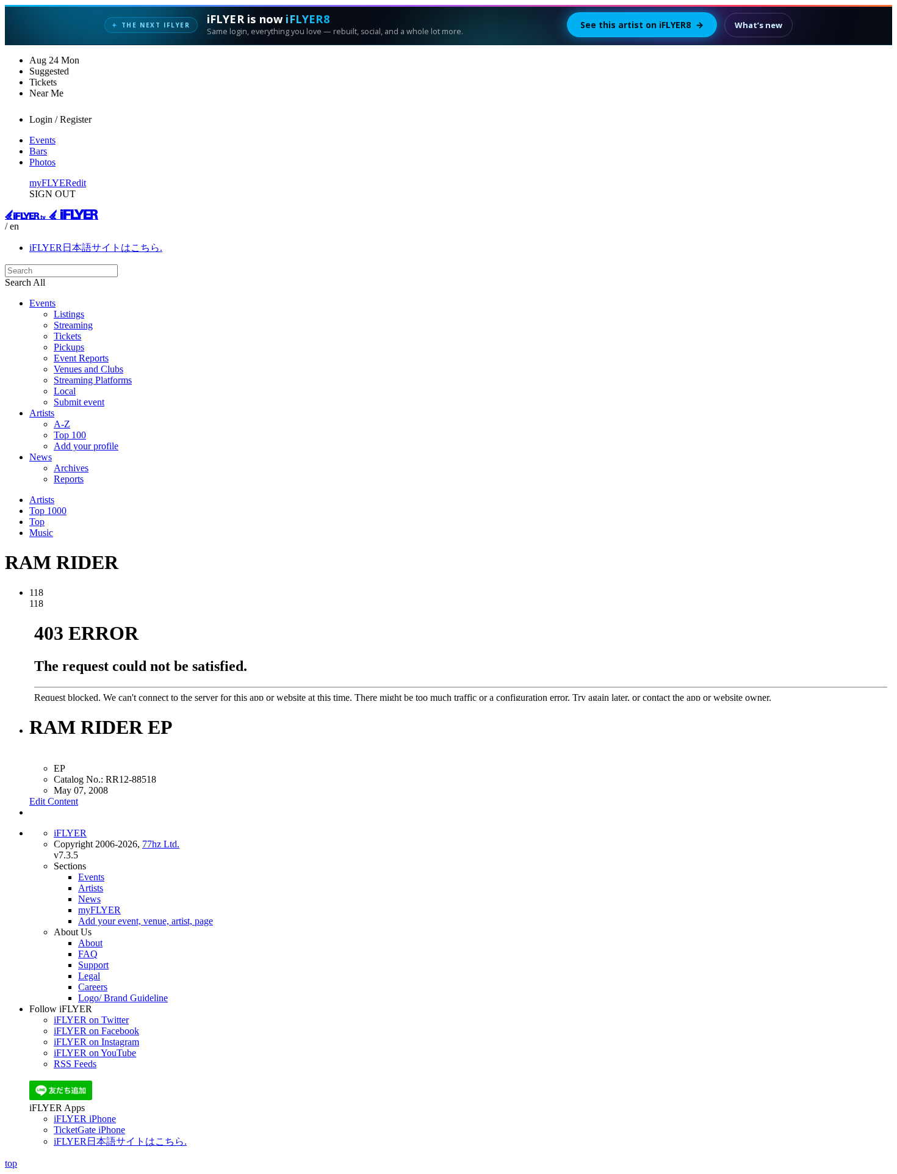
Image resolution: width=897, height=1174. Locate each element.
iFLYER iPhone (85, 1119)
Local (65, 391)
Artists (41, 413)
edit (79, 183)
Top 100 (70, 435)
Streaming (73, 325)
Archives (71, 468)
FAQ (88, 954)
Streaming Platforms (93, 380)
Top (37, 521)
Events (42, 140)
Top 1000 (48, 510)
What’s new (758, 25)
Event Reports (81, 358)
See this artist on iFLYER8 (642, 25)
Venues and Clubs (88, 369)
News (40, 457)
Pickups (69, 347)
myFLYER (50, 183)
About (90, 943)
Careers (92, 987)
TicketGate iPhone (89, 1130)
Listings (69, 314)
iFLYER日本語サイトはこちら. (95, 247)
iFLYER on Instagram (96, 1042)
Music (41, 532)
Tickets (67, 336)
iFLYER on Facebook (96, 1031)
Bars (38, 151)
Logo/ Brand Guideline (123, 998)
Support (93, 965)
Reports (69, 479)
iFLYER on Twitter (91, 1020)
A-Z (62, 424)
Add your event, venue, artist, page (145, 921)
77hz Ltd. (160, 844)
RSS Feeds (75, 1064)
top (11, 1163)
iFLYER (70, 833)
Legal (89, 976)
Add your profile (86, 446)
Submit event (79, 402)
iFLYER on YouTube (95, 1053)
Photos (42, 162)
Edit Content (53, 801)
